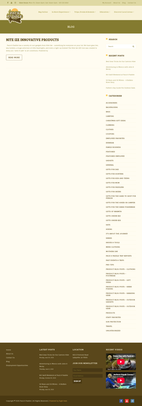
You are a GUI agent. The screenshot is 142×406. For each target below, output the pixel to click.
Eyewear (110, 143)
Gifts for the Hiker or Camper (120, 202)
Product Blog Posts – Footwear (116, 275)
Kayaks (109, 238)
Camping (110, 116)
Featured (110, 152)
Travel (109, 326)
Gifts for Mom (113, 183)
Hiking (109, 229)
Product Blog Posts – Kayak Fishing (119, 288)
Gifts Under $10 (113, 216)
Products (110, 313)
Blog (124, 3)
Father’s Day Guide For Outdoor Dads (120, 88)
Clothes (109, 129)
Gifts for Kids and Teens (117, 178)
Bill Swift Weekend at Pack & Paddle (120, 75)
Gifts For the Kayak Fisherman (120, 207)
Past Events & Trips (115, 260)
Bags (108, 112)
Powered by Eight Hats (58, 401)
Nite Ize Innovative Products (32, 39)
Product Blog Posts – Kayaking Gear (120, 294)
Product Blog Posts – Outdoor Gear (120, 307)
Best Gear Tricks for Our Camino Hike (121, 61)
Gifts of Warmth (114, 211)
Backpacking (112, 107)
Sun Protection (113, 322)
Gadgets (109, 160)
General (110, 165)
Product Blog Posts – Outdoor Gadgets (120, 301)
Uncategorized (113, 331)
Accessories (111, 103)
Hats (108, 225)
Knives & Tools (113, 242)
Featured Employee (115, 156)
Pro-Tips (110, 265)
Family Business (113, 147)
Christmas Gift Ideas (116, 121)
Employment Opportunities (17, 365)
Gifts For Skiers (113, 192)
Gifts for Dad (112, 169)
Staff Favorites (113, 317)
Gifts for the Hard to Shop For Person (121, 197)
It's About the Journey (117, 234)
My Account (106, 3)
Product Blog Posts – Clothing (120, 269)
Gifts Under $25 (113, 220)
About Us (116, 3)
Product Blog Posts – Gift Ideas (118, 281)
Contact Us (132, 3)
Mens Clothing (113, 247)
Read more (14, 57)
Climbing (110, 125)
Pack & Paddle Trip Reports (119, 256)
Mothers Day (112, 251)
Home (8, 350)
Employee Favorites (115, 138)
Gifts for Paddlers (115, 187)
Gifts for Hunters (114, 174)
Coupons (110, 134)
